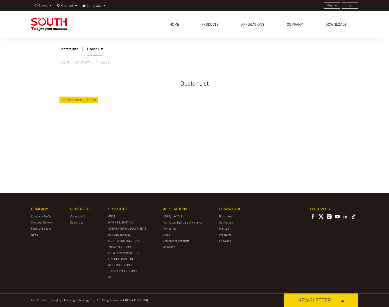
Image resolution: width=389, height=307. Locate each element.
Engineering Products (176, 240)
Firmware (225, 240)
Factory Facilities (41, 228)
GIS (110, 277)
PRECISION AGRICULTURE (124, 253)
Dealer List (95, 49)
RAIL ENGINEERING (120, 265)
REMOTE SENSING (119, 234)
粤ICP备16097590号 (136, 300)
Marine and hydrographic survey (182, 222)
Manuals (224, 228)
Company (169, 246)
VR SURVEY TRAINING (121, 246)
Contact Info (68, 49)
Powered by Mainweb (161, 300)
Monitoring (169, 228)
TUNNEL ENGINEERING (122, 271)
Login (349, 5)
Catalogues (226, 222)
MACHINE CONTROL (120, 259)
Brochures (225, 216)
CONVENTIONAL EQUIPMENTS (127, 228)
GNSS (111, 216)
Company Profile (41, 216)
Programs (225, 234)
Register (332, 5)
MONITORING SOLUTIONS (124, 240)
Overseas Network (42, 222)
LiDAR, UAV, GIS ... (174, 216)
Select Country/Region (79, 100)
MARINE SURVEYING (120, 222)
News (34, 234)
